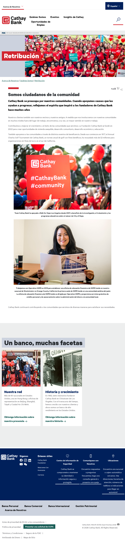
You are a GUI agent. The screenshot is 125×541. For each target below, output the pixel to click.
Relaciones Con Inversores (43, 468)
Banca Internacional (58, 506)
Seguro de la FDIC (33, 533)
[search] (118, 19)
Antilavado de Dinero (11, 537)
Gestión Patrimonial (86, 506)
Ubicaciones (113, 460)
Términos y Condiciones (12, 533)
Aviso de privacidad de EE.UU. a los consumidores (23, 522)
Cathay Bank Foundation (42, 461)
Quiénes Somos (37, 16)
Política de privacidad (11, 527)
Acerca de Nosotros (10, 80)
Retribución (40, 80)
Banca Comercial (33, 506)
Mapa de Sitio (29, 537)
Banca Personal (10, 506)
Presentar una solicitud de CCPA (39, 526)
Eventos (54, 16)
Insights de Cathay (74, 16)
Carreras (41, 475)
